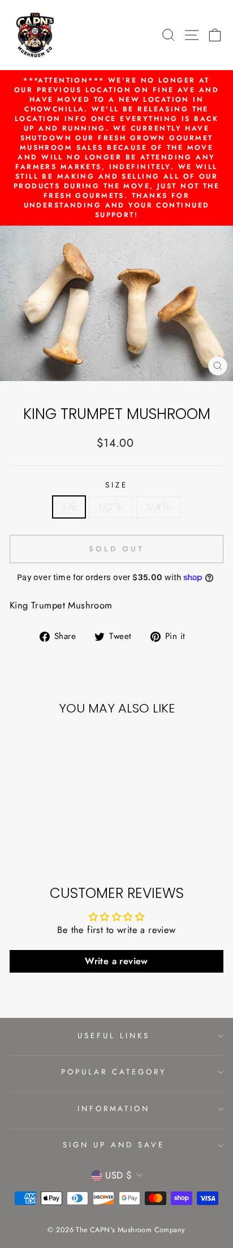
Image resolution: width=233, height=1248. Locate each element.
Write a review (116, 961)
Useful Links (113, 1035)
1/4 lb (158, 506)
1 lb (69, 506)
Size (116, 485)
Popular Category (113, 1071)
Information (113, 1108)
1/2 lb (110, 506)
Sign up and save (114, 1144)
